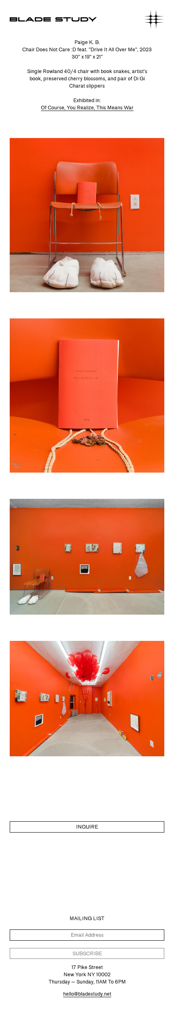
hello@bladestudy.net (87, 994)
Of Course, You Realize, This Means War (87, 108)
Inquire (87, 827)
